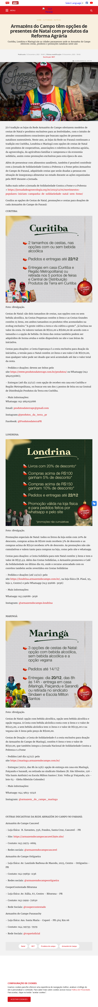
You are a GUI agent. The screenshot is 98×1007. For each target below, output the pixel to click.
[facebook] (86, 2)
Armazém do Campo (69, 946)
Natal (23, 946)
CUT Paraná (47, 20)
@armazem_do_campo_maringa (38, 799)
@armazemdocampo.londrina (36, 602)
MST (33, 946)
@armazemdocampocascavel (40, 849)
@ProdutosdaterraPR (30, 421)
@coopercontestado (34, 906)
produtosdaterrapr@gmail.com (31, 408)
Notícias (57, 20)
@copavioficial (31, 933)
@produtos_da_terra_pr (32, 414)
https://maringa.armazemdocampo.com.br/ (35, 760)
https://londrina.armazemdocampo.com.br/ (35, 578)
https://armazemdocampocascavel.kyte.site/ (39, 836)
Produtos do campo (48, 946)
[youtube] (91, 2)
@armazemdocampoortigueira (41, 880)
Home (39, 20)
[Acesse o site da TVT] (7, 3)
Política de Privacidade (80, 990)
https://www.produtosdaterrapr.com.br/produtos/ (38, 371)
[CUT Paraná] (49, 10)
